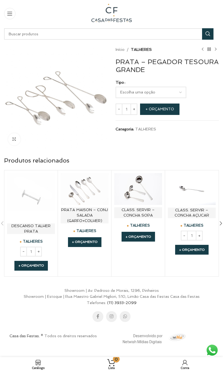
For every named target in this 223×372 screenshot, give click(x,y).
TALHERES (141, 49)
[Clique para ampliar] (14, 139)
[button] (31, 266)
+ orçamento (159, 109)
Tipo (120, 82)
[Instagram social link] (111, 316)
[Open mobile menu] (9, 13)
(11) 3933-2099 (122, 303)
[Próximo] (215, 49)
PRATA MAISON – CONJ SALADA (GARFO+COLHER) (84, 215)
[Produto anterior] (202, 49)
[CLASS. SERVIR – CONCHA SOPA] (138, 189)
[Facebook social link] (97, 316)
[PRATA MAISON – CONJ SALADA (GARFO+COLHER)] (85, 189)
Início (120, 49)
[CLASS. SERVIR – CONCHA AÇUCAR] (192, 189)
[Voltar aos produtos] (209, 49)
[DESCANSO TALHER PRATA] (31, 197)
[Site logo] (111, 13)
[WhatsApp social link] (125, 316)
